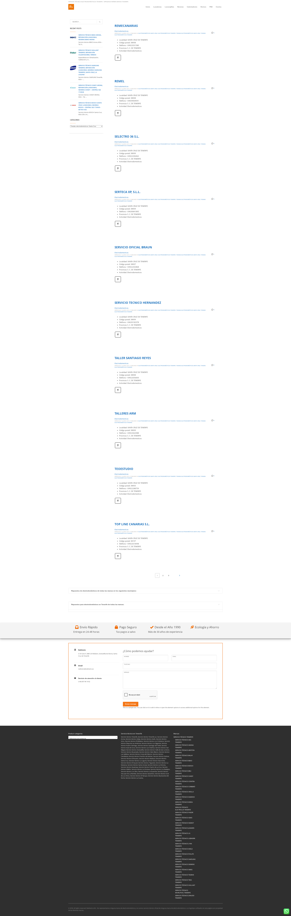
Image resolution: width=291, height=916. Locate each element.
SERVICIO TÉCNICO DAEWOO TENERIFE (185, 798)
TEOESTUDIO (124, 469)
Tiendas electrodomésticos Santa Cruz (188, 33)
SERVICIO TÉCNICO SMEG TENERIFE (183, 871)
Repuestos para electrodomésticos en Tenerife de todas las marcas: (97, 604)
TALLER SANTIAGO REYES (133, 358)
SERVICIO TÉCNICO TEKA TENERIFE (183, 881)
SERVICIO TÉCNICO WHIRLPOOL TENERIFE (183, 891)
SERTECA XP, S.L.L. (127, 192)
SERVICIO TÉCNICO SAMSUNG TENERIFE (185, 860)
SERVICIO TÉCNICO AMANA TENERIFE (184, 746)
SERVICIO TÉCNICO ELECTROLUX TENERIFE (183, 808)
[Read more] (118, 60)
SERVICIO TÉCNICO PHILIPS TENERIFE (184, 855)
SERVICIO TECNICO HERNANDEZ (138, 303)
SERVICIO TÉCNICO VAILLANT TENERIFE (185, 886)
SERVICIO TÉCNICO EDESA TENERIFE (184, 803)
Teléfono (127, 664)
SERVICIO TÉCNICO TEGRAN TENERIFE (184, 876)
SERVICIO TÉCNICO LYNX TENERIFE (183, 845)
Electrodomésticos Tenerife (167, 33)
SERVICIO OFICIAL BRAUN (133, 247)
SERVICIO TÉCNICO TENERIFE (183, 737)
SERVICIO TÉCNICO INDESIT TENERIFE (184, 824)
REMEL (119, 81)
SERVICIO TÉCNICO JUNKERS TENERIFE (184, 829)
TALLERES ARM (125, 413)
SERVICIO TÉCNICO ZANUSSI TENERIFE (184, 896)
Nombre (126, 656)
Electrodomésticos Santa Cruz (147, 33)
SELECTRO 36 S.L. (127, 136)
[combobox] (93, 737)
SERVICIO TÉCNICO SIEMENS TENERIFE (184, 865)
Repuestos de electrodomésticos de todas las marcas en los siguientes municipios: (104, 591)
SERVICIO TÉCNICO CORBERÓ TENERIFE (185, 788)
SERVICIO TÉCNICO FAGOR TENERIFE (184, 813)
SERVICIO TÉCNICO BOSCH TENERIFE (184, 767)
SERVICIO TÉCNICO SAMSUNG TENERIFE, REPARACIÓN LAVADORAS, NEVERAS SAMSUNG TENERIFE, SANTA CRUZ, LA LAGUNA (90, 70)
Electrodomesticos (121, 31)
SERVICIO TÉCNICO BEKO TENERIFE (183, 762)
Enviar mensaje (130, 704)
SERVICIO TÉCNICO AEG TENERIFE (183, 741)
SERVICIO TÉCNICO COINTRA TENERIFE (185, 782)
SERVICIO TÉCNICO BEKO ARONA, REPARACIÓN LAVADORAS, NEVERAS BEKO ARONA (89, 37)
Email (174, 656)
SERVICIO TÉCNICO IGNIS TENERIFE (183, 819)
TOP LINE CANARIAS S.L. (132, 524)
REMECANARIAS (126, 26)
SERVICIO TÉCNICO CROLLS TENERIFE (184, 793)
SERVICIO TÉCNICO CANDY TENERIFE (184, 777)
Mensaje (126, 672)
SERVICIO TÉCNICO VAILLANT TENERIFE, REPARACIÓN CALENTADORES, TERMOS (88, 52)
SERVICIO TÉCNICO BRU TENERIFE (183, 772)
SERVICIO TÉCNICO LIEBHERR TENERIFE (185, 839)
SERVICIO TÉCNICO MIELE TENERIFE (184, 850)
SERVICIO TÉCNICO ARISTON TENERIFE (184, 751)
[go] (100, 21)
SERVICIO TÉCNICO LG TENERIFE (182, 834)
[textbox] (92, 738)
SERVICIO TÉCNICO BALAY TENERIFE (184, 756)
